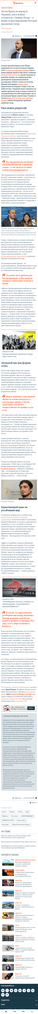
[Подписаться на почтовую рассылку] (7, 994)
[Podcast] (3, 994)
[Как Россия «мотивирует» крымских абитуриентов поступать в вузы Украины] (8, 882)
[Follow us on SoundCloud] (28, 990)
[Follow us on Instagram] (15, 990)
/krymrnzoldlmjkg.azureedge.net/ (23, 694)
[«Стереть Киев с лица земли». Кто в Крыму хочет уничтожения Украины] (8, 872)
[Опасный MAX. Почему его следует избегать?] (8, 967)
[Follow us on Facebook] (3, 990)
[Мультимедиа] (6, 1011)
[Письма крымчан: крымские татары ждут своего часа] (19, 340)
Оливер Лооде (23, 84)
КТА (15, 1011)
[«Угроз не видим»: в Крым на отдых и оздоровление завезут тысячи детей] (8, 938)
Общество (18, 880)
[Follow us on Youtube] (11, 990)
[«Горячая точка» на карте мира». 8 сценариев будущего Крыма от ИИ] (8, 948)
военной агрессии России (10, 75)
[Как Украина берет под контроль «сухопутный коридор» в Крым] (8, 862)
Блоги (17, 925)
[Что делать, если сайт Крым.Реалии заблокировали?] (8, 976)
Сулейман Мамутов (8, 469)
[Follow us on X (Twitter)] (7, 990)
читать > (31, 708)
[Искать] (32, 1011)
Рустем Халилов (6, 28)
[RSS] (32, 990)
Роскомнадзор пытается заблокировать (15, 687)
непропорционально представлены (14, 256)
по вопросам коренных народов (17, 70)
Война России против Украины (25, 860)
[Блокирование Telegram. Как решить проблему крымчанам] (8, 958)
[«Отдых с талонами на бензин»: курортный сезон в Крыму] (8, 905)
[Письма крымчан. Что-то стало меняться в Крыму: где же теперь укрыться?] (8, 927)
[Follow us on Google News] (20, 990)
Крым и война (7, 8)
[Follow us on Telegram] (24, 990)
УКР (23, 1011)
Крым (17, 946)
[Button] (16, 36)
